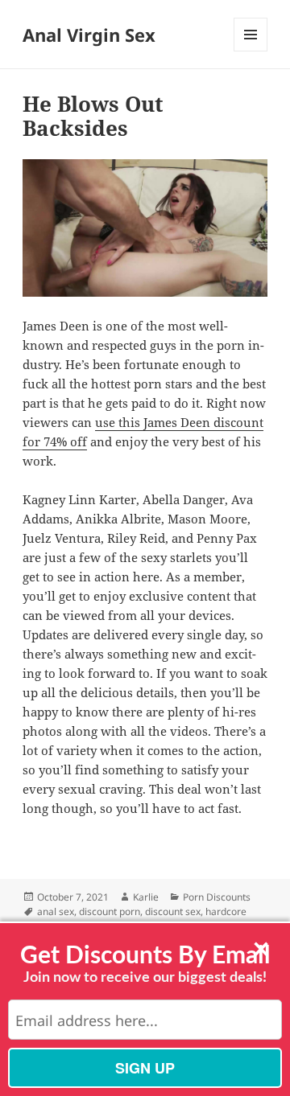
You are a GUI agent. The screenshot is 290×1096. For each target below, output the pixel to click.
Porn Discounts (217, 897)
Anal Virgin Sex (89, 35)
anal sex (55, 911)
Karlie (146, 897)
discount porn (109, 911)
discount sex (173, 911)
